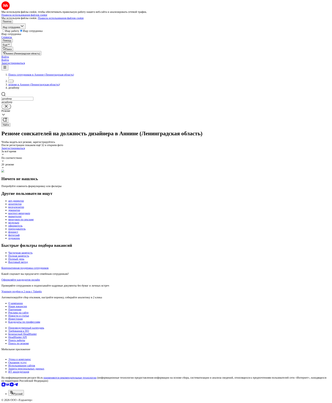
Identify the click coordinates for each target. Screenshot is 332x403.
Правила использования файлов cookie (61, 18)
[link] (7, 49)
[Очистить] (6, 106)
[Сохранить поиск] (4, 120)
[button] (5, 56)
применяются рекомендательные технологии (69, 377)
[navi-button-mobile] (4, 67)
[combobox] (17, 99)
